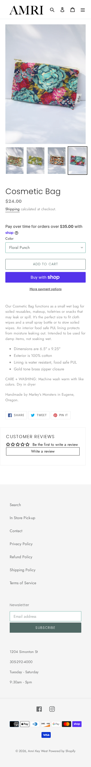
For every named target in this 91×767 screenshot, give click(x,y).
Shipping (12, 209)
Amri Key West (38, 751)
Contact (16, 531)
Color (9, 238)
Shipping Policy (22, 570)
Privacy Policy (21, 544)
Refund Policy (21, 557)
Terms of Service (23, 583)
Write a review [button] (43, 451)
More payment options (46, 288)
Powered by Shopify (62, 751)
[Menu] (83, 9)
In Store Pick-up (22, 518)
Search (15, 505)
